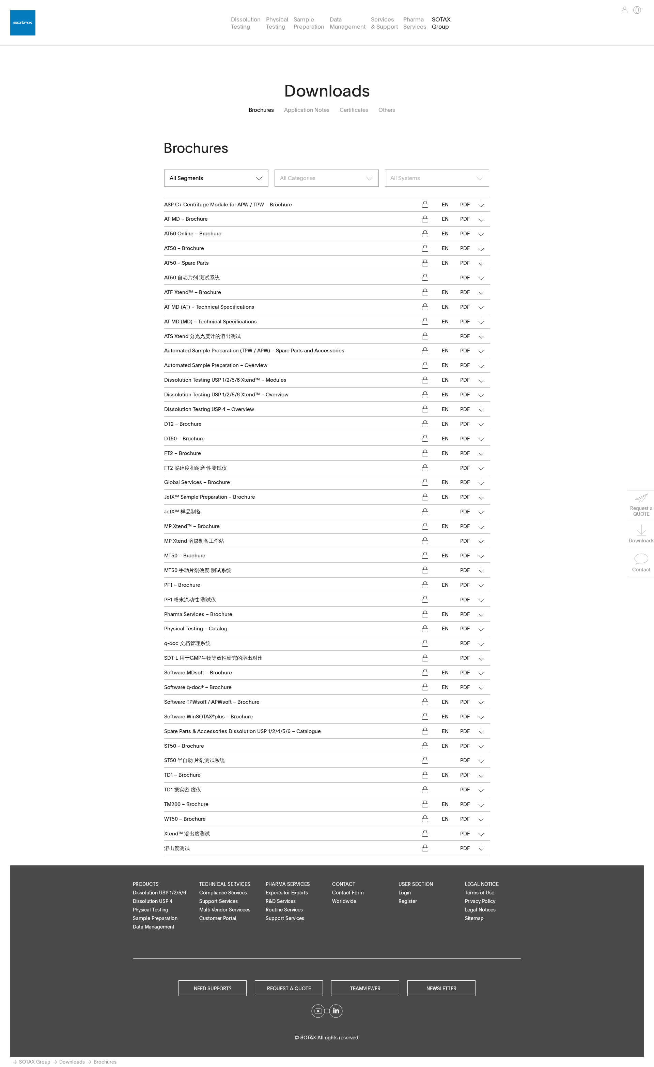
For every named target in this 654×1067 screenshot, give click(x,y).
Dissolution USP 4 (152, 901)
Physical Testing (277, 23)
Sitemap (474, 918)
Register (408, 901)
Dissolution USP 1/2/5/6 (159, 892)
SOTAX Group (441, 23)
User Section (416, 884)
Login (405, 892)
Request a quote (289, 988)
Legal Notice (482, 884)
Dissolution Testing (246, 23)
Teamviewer (365, 988)
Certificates (354, 109)
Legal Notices (480, 909)
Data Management (347, 23)
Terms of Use (479, 892)
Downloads (72, 1062)
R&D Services (281, 901)
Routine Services (284, 909)
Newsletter (441, 988)
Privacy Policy (480, 901)
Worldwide (344, 901)
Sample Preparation (309, 23)
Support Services (218, 901)
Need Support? (212, 988)
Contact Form (348, 892)
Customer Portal (217, 918)
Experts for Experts (287, 892)
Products (146, 884)
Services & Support (384, 23)
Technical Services (224, 884)
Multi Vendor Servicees (224, 909)
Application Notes (306, 109)
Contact (343, 884)
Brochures (261, 109)
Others (386, 109)
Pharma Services (414, 23)
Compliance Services (223, 892)
